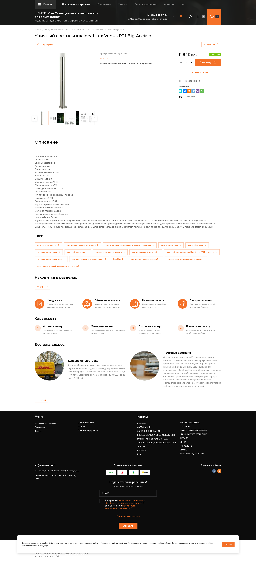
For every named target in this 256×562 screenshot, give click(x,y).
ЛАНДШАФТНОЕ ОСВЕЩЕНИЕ (56, 30)
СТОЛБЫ (75, 30)
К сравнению (192, 81)
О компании (104, 4)
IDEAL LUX (104, 58)
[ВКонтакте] (185, 91)
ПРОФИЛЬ (184, 438)
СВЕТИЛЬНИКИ (144, 427)
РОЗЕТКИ (141, 423)
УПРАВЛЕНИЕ (186, 446)
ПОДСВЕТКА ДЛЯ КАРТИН (192, 454)
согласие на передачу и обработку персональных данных (125, 501)
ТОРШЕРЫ (185, 427)
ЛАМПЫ (183, 450)
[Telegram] (193, 91)
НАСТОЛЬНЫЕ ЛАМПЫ (190, 423)
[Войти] (181, 17)
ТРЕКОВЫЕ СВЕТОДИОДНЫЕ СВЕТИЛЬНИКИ (157, 443)
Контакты (169, 4)
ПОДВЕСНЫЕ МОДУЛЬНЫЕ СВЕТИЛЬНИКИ (156, 435)
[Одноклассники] (189, 91)
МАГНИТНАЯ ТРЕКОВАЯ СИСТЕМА (152, 439)
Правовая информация (88, 431)
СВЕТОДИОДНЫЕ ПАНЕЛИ (149, 431)
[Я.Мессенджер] (180, 91)
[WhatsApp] (202, 91)
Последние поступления (76, 4)
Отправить (128, 526)
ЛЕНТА (183, 442)
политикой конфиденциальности (120, 507)
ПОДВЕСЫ (141, 451)
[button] (172, 16)
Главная (38, 30)
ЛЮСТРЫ (141, 447)
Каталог (122, 4)
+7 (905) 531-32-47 (157, 15)
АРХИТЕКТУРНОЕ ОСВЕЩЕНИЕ (193, 431)
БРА (139, 454)
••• (183, 4)
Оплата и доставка (146, 4)
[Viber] (197, 91)
